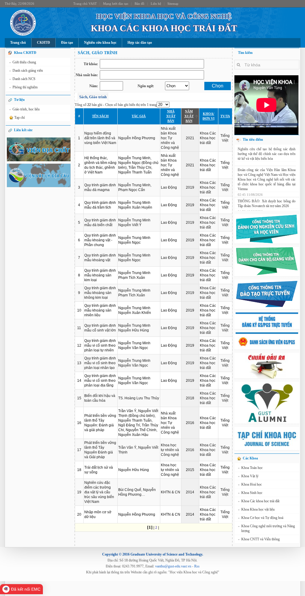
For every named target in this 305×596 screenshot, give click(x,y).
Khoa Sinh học (250, 493)
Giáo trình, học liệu (24, 109)
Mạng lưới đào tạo (115, 3)
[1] (149, 527)
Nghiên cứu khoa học (100, 42)
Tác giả (139, 116)
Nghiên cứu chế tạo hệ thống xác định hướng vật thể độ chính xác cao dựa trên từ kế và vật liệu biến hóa (266, 154)
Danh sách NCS (22, 79)
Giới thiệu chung (22, 62)
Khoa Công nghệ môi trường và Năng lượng (266, 528)
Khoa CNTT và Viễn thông (259, 539)
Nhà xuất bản (170, 116)
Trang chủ (18, 42)
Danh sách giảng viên (26, 70)
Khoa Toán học (250, 468)
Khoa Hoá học (250, 484)
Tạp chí (19, 117)
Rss (197, 566)
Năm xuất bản (189, 116)
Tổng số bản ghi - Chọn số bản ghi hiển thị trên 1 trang (116, 105)
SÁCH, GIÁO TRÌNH (97, 53)
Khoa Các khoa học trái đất (258, 501)
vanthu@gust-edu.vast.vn (173, 566)
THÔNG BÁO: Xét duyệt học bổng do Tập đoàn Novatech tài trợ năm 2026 (266, 204)
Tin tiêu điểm (253, 139)
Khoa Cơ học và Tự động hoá (260, 518)
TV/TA (225, 116)
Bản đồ (139, 3)
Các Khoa (250, 458)
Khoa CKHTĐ (25, 53)
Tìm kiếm (245, 53)
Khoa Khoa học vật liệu (256, 509)
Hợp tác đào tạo (139, 42)
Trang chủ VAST (85, 3)
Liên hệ (156, 3)
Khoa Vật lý (248, 476)
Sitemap (172, 3)
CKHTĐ (43, 42)
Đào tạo (67, 42)
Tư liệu (19, 100)
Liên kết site (23, 130)
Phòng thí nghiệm (23, 87)
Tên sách (100, 116)
